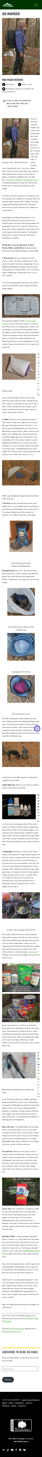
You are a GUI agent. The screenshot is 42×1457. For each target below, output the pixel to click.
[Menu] (36, 4)
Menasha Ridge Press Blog (11, 1331)
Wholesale (5, 1405)
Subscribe (8, 1379)
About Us (29, 1403)
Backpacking (10, 89)
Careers (13, 1405)
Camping (18, 89)
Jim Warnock (10, 84)
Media (11, 1403)
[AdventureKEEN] (7, 5)
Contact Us (22, 1405)
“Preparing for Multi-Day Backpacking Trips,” (22, 180)
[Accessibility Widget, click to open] (37, 728)
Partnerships (19, 1403)
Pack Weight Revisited (12, 79)
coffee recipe (32, 952)
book (15, 1239)
